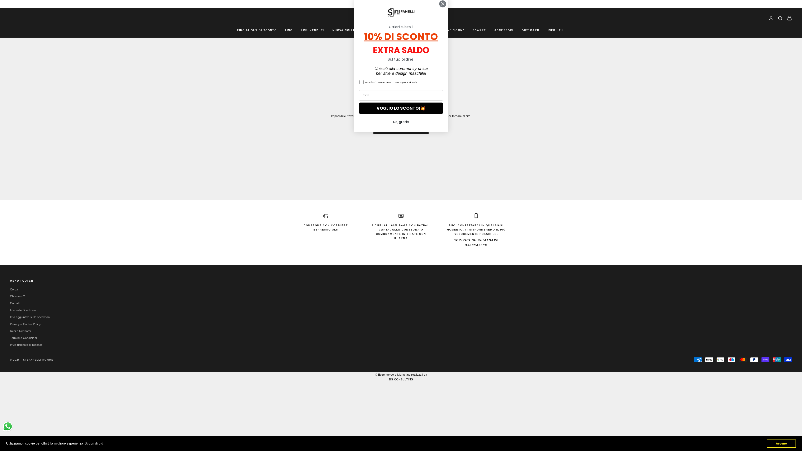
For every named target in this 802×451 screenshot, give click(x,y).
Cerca (14, 289)
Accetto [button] (781, 443)
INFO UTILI (556, 30)
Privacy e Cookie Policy (25, 324)
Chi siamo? (17, 296)
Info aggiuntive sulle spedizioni (30, 317)
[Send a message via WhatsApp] (8, 426)
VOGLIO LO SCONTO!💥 (401, 114)
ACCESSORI (503, 30)
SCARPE (479, 30)
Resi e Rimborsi (20, 331)
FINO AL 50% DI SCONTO (257, 30)
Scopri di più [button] (94, 443)
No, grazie (401, 127)
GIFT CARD (530, 30)
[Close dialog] (442, 9)
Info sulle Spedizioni (23, 310)
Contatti (15, 303)
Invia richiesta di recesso (26, 344)
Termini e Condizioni (23, 338)
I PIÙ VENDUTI (312, 30)
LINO (289, 30)
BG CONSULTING (401, 379)
